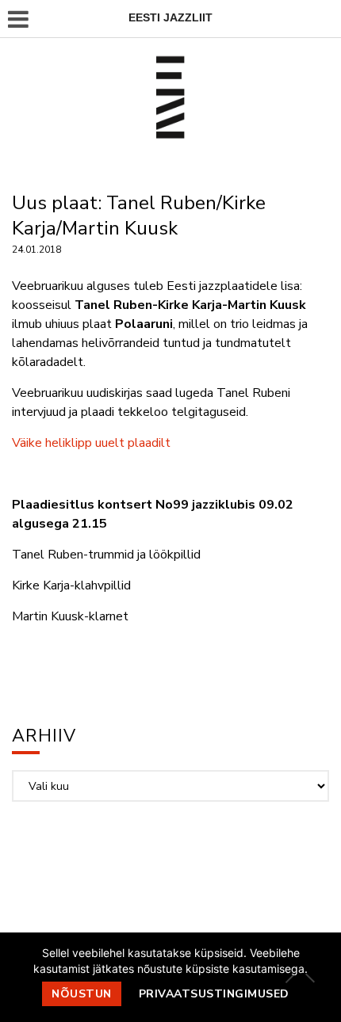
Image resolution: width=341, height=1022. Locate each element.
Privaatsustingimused (214, 993)
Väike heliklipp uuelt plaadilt (91, 443)
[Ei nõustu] (309, 978)
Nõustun (82, 993)
